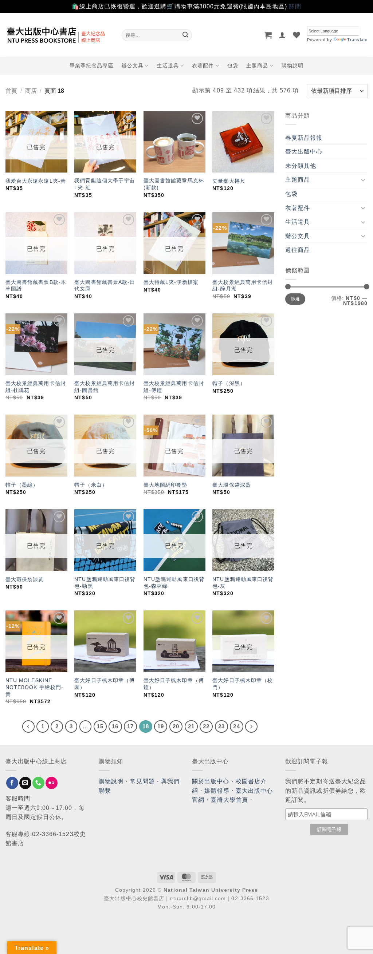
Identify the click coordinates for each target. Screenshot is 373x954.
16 (115, 726)
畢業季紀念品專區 (92, 65)
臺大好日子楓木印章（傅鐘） (174, 683)
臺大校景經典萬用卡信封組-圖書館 (104, 386)
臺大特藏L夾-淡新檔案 (171, 282)
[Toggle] (363, 179)
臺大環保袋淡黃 (25, 579)
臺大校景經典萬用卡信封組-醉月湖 (242, 285)
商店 (31, 91)
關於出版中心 (210, 781)
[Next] (251, 726)
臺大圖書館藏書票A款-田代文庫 (104, 285)
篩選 (295, 298)
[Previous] (28, 726)
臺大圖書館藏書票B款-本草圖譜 (35, 285)
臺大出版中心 (304, 152)
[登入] (282, 35)
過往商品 (297, 250)
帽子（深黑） (229, 383)
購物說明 (292, 65)
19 (160, 726)
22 (206, 726)
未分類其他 (301, 166)
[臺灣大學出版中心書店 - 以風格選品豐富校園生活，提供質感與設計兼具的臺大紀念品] (58, 34)
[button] (268, 35)
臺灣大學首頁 (229, 800)
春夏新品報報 (304, 138)
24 (236, 726)
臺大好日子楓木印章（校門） (242, 683)
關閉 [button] (295, 6)
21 (191, 726)
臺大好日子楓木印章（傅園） (104, 683)
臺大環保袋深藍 (231, 485)
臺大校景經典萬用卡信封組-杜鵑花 (35, 386)
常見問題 (142, 781)
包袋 (232, 65)
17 (130, 726)
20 (176, 726)
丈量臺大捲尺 (229, 181)
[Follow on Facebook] (12, 783)
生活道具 (167, 65)
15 (100, 726)
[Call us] (38, 783)
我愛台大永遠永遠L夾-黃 (35, 181)
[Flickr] (52, 783)
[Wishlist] (297, 35)
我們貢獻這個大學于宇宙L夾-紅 (104, 184)
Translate (357, 39)
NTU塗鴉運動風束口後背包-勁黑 (105, 582)
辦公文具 (133, 65)
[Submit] (185, 35)
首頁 (11, 91)
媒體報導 (216, 791)
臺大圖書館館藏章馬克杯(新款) (174, 184)
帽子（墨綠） (22, 485)
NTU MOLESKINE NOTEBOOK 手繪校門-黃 (34, 687)
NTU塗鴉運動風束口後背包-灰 (243, 582)
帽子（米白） (90, 485)
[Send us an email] (25, 783)
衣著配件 (203, 65)
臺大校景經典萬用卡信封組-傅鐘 (174, 386)
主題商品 (257, 65)
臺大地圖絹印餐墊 (166, 485)
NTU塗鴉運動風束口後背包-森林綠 (174, 582)
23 (221, 726)
